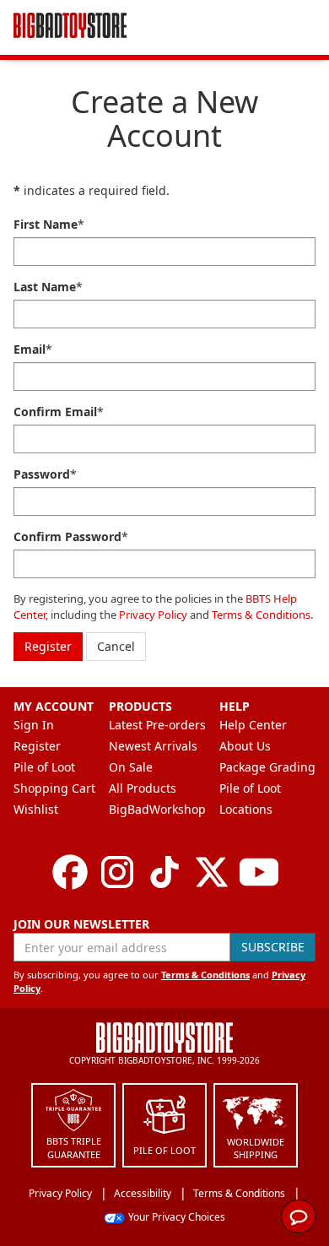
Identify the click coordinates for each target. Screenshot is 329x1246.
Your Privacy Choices (176, 1217)
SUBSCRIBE (273, 947)
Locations (245, 809)
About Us (245, 746)
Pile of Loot (44, 767)
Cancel (116, 646)
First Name (45, 224)
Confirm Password (67, 536)
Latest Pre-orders (157, 725)
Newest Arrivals (153, 746)
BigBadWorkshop (157, 809)
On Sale (131, 767)
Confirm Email (55, 412)
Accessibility (142, 1193)
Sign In (33, 725)
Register (48, 646)
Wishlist (35, 809)
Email (29, 349)
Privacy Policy (153, 614)
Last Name (44, 287)
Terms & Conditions (261, 614)
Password (41, 474)
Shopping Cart (54, 788)
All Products (142, 788)
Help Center (253, 725)
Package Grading (267, 767)
